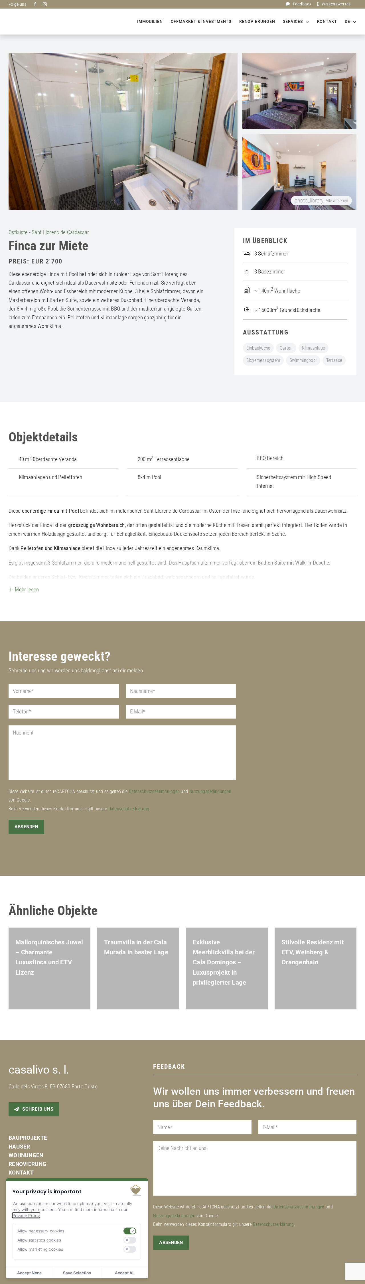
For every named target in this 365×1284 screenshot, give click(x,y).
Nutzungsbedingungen (210, 801)
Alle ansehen (321, 200)
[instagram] (45, 4)
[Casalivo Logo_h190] (29, 18)
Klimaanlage (313, 348)
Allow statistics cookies (39, 1240)
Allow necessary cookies (40, 1230)
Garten (286, 348)
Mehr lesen (27, 599)
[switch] (129, 1231)
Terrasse (334, 360)
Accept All (125, 1272)
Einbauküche (258, 348)
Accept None (29, 1272)
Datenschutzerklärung (128, 818)
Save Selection (77, 1272)
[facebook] (35, 4)
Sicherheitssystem (263, 360)
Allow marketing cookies (40, 1249)
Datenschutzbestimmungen (154, 801)
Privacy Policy (26, 1215)
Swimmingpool (303, 360)
